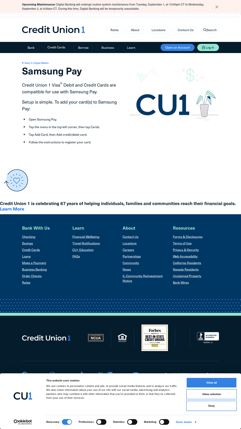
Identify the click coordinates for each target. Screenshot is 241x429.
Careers (128, 249)
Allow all (211, 382)
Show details (184, 422)
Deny (211, 405)
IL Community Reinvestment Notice (143, 278)
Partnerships (132, 256)
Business (107, 47)
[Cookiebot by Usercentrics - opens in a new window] (22, 422)
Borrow (83, 47)
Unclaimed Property (187, 275)
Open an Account (177, 47)
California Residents (187, 262)
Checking (28, 236)
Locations (158, 29)
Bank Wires (181, 282)
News (127, 269)
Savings (27, 243)
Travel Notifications (86, 243)
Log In (209, 47)
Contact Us (186, 29)
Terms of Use (182, 243)
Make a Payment (34, 262)
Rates (114, 29)
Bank (31, 47)
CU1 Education (83, 249)
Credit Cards (56, 47)
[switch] (101, 422)
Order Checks (32, 275)
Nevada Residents (186, 269)
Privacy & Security (186, 249)
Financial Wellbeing (85, 236)
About (135, 29)
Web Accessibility (185, 256)
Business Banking (34, 269)
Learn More (12, 209)
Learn (131, 47)
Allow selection (211, 394)
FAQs (76, 256)
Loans (26, 256)
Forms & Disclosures (188, 236)
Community (131, 262)
